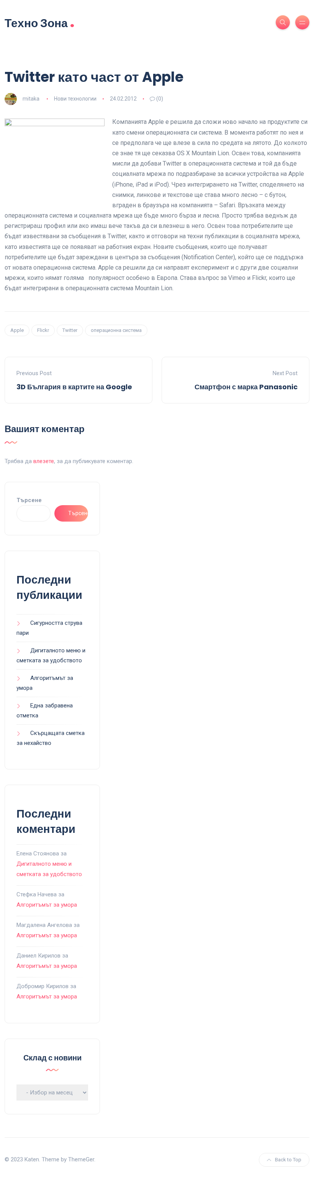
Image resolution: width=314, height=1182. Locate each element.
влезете (43, 461)
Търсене (29, 500)
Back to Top (288, 1159)
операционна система (116, 330)
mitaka (31, 99)
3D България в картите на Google (74, 387)
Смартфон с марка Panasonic (246, 387)
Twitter (69, 330)
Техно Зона (40, 22)
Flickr (43, 330)
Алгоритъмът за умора (46, 904)
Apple (17, 330)
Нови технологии (75, 99)
